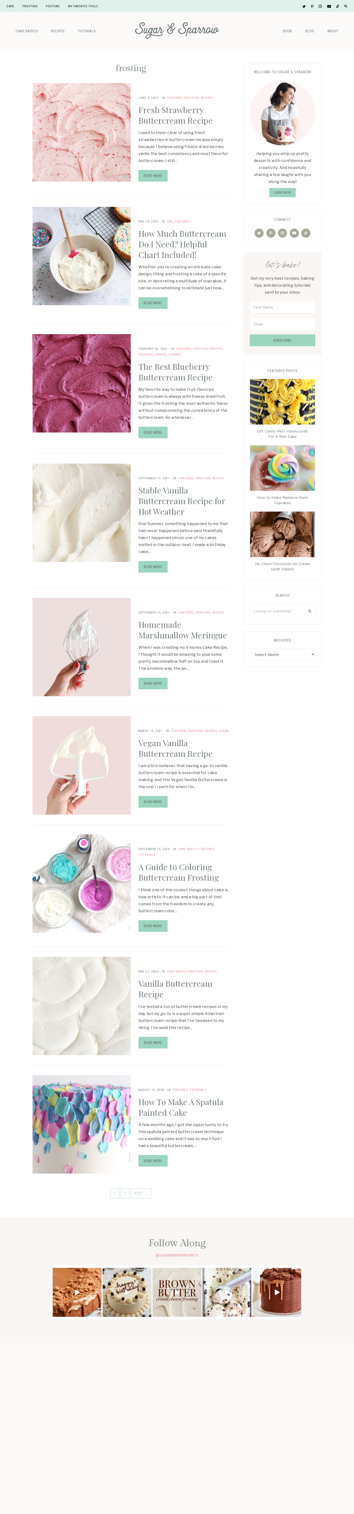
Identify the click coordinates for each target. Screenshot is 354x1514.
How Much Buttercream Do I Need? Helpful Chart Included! (182, 244)
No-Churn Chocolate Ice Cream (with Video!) (282, 566)
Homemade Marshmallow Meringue (182, 630)
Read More (153, 176)
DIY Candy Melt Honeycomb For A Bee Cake (282, 434)
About (332, 31)
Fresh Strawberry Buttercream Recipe (175, 115)
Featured (174, 98)
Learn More (282, 192)
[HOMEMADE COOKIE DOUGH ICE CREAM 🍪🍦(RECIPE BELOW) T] (227, 1292)
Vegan (224, 731)
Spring (161, 354)
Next (141, 1193)
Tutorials (87, 31)
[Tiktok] (306, 233)
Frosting (191, 98)
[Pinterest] (271, 233)
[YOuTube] (294, 233)
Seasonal (146, 354)
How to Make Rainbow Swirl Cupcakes (282, 500)
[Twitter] (259, 233)
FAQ (170, 221)
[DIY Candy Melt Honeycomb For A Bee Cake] (282, 403)
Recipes (58, 31)
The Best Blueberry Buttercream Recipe (175, 372)
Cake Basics (27, 31)
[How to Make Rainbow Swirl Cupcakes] (282, 469)
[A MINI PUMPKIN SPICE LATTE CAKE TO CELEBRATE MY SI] (127, 1292)
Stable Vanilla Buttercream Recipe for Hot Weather (181, 501)
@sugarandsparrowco (177, 1255)
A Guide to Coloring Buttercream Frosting (178, 872)
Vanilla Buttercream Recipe (175, 989)
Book (287, 31)
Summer (175, 354)
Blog (309, 31)
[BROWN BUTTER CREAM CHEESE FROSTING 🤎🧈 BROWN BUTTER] (176, 1292)
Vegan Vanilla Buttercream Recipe (175, 748)
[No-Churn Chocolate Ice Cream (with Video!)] (282, 536)
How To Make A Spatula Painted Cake (180, 1107)
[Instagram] (282, 233)
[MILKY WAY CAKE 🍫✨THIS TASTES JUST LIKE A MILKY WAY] (276, 1292)
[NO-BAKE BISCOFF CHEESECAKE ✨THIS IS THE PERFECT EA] (77, 1292)
